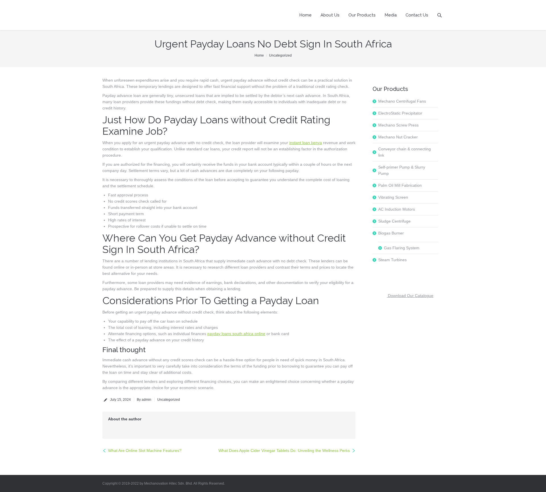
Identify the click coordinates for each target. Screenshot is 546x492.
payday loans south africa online (236, 333)
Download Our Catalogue (410, 295)
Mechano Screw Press (398, 125)
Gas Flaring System (401, 248)
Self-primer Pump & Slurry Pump (401, 170)
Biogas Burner (391, 233)
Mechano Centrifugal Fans (402, 101)
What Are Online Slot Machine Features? (144, 450)
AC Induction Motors (396, 209)
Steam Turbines (392, 260)
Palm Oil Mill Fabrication (400, 185)
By (144, 400)
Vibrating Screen (393, 197)
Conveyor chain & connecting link (404, 152)
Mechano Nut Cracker (398, 137)
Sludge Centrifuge (394, 221)
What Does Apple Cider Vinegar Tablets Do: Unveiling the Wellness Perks (284, 450)
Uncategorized (280, 55)
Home (259, 55)
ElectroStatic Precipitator (400, 113)
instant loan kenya (305, 142)
